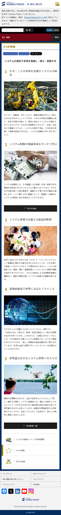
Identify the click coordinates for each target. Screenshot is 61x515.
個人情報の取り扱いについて (13, 479)
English (56, 30)
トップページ (8, 473)
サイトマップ (38, 479)
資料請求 (36, 484)
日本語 (49, 30)
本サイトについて (39, 473)
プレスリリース (8, 484)
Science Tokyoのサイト (34, 17)
